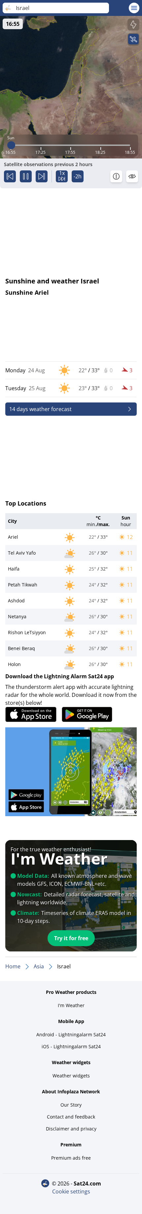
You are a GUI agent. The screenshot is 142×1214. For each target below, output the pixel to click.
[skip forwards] (42, 176)
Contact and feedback (71, 1117)
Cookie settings (71, 1191)
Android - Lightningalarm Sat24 (71, 1034)
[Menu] (134, 8)
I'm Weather (71, 1005)
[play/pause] (26, 176)
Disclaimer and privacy (71, 1128)
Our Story (71, 1105)
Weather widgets (71, 1075)
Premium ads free (71, 1158)
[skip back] (10, 176)
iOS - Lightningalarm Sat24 (71, 1046)
